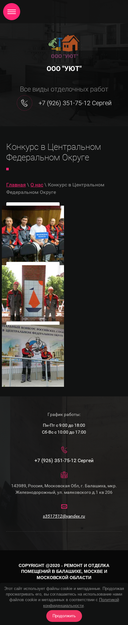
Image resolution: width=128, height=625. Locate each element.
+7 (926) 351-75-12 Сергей (75, 103)
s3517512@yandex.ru (64, 516)
